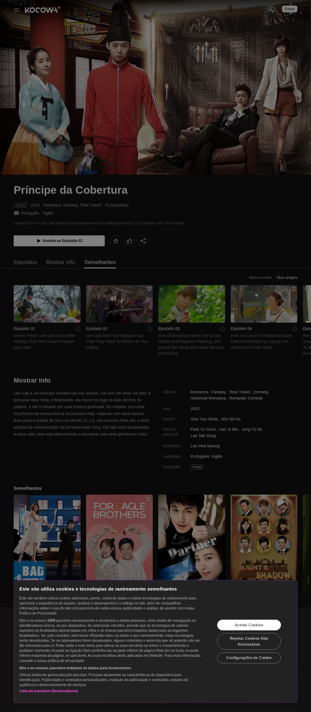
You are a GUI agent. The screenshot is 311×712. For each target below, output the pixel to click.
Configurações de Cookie (249, 658)
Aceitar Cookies (249, 625)
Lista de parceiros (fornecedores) (48, 691)
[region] (155, 641)
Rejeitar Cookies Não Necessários (249, 641)
